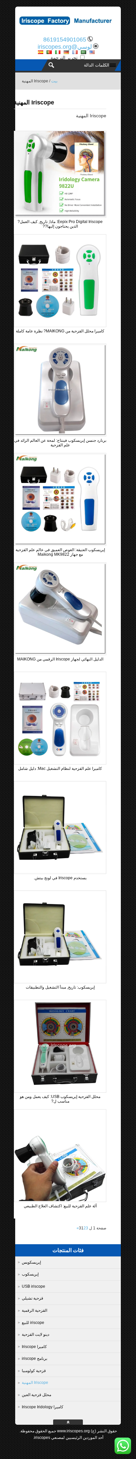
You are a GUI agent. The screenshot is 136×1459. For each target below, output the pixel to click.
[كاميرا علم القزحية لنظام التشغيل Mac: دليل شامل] (60, 762)
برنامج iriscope (34, 1358)
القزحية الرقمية (34, 1310)
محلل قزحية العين (36, 1394)
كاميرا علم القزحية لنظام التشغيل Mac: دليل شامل (60, 768)
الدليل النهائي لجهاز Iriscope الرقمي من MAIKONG (60, 659)
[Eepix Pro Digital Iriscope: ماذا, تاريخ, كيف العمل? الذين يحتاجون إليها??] (60, 215)
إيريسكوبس (31, 1262)
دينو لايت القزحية (35, 1334)
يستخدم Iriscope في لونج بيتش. (60, 878)
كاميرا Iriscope (34, 1346)
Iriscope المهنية (35, 1382)
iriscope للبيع (33, 1322)
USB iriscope (33, 1286)
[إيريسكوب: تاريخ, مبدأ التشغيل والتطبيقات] (60, 981)
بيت (54, 81)
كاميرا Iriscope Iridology (42, 1407)
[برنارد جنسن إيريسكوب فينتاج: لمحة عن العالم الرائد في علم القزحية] (60, 434)
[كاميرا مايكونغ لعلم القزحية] (68, 28)
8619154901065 (64, 39)
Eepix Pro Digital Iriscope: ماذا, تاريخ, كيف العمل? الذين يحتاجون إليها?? (60, 224)
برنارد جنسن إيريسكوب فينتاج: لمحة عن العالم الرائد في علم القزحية (60, 442)
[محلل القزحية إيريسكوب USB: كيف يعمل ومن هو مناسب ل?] (60, 1090)
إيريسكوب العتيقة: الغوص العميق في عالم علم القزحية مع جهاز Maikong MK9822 (60, 552)
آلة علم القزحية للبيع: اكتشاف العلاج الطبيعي (60, 1206)
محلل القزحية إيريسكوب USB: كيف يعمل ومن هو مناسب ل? (60, 1099)
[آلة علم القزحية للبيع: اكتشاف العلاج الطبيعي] (60, 1199)
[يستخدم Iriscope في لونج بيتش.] (60, 871)
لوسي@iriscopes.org (65, 46)
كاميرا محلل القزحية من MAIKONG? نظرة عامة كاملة (60, 331)
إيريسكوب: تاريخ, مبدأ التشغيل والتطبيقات (60, 987)
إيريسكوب (30, 1274)
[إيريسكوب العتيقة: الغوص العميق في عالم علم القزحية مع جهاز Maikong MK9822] (60, 543)
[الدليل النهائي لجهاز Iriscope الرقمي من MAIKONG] (60, 653)
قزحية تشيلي (32, 1298)
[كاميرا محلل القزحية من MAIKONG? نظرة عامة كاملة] (60, 325)
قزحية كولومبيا (34, 1370)
